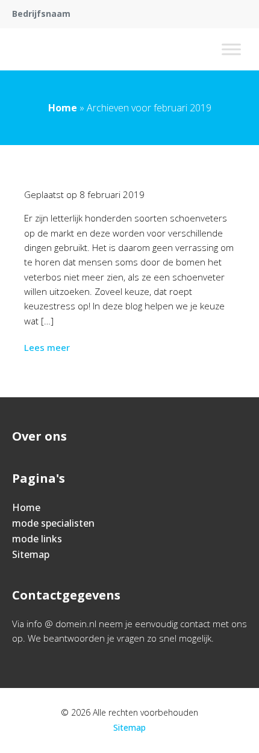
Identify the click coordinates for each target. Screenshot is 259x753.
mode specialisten (53, 523)
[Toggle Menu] (231, 49)
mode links (37, 538)
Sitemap (30, 554)
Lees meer (47, 347)
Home (62, 107)
